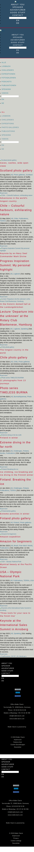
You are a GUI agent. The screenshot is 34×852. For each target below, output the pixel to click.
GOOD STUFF (17, 12)
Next (21, 656)
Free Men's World (25, 546)
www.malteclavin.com (17, 718)
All (3, 112)
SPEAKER (17, 7)
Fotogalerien (9, 78)
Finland (26, 451)
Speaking (6, 89)
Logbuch (6, 66)
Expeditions (8, 124)
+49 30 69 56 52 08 (19, 710)
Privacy (16, 838)
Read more (3, 193)
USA (32, 580)
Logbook (6, 116)
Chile (16, 218)
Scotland (29, 175)
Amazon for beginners (16, 541)
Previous (7, 656)
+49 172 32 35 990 (24, 713)
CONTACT (17, 15)
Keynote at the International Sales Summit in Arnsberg (14, 625)
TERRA (3, 221)
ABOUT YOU (18, 4)
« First (2, 656)
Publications (8, 131)
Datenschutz (17, 742)
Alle (4, 62)
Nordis (2, 453)
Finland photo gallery (15, 518)
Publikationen (9, 85)
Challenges (8, 70)
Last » (25, 656)
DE (17, 23)
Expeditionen (8, 74)
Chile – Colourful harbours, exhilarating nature (16, 210)
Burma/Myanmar (20, 397)
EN (17, 20)
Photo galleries (10, 127)
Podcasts (7, 82)
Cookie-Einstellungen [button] (18, 744)
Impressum (18, 739)
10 (17, 656)
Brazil (16, 546)
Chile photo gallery (13, 357)
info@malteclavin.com (17, 716)
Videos (5, 93)
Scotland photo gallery (16, 170)
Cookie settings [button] (16, 840)
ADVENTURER (18, 10)
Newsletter (17, 747)
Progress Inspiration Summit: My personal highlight (15, 265)
